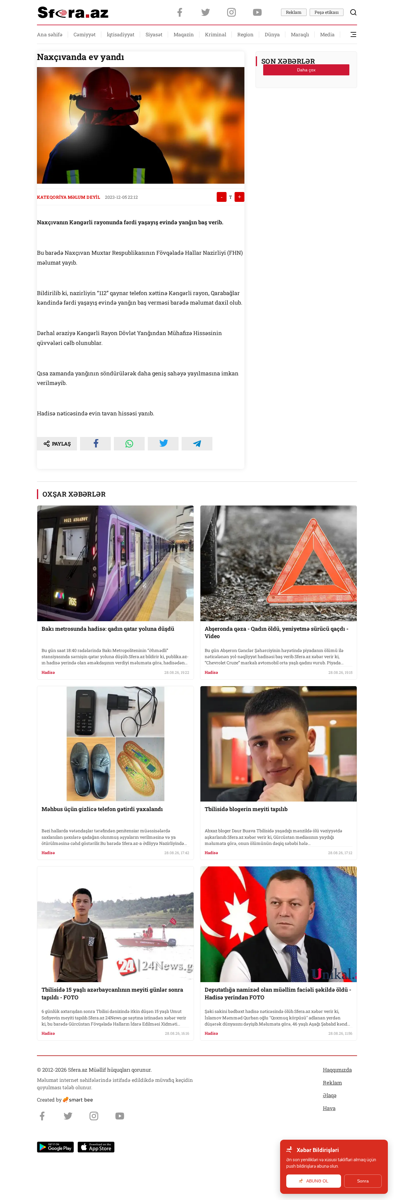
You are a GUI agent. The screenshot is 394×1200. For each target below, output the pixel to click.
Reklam (294, 12)
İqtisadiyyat (121, 34)
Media (327, 34)
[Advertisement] (306, 108)
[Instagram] (231, 12)
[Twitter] (205, 12)
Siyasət (154, 34)
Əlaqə (329, 1095)
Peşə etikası (327, 12)
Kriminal (215, 34)
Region (245, 34)
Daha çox (306, 69)
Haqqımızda (337, 1069)
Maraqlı (300, 34)
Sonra (363, 1180)
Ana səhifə (49, 34)
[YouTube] (257, 12)
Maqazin (184, 34)
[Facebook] (180, 12)
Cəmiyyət (85, 34)
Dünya (272, 34)
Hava (329, 1108)
